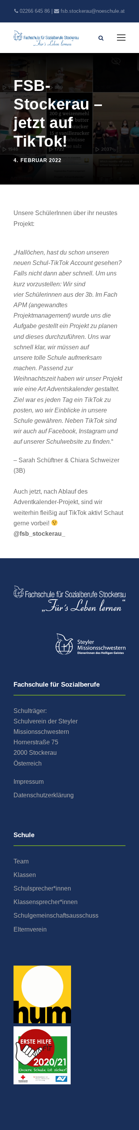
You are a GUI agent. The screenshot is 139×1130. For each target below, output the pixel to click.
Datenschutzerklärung (44, 795)
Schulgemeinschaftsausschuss (56, 915)
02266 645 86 (35, 11)
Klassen (25, 875)
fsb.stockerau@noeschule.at (93, 11)
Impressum (29, 781)
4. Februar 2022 (37, 160)
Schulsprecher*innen (42, 888)
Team (21, 861)
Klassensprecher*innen (46, 902)
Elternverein (30, 929)
